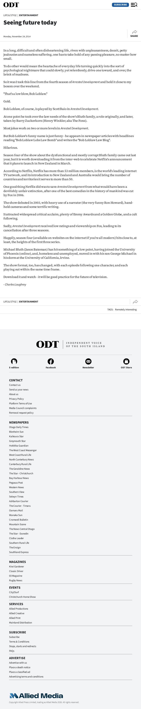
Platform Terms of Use (20, 403)
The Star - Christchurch (21, 473)
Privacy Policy (16, 399)
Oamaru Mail (16, 510)
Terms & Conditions (19, 642)
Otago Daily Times (18, 427)
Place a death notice (19, 667)
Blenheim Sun (16, 432)
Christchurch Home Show (22, 597)
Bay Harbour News (19, 478)
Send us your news (18, 389)
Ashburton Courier (18, 501)
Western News (16, 487)
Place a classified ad (19, 672)
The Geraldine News (19, 469)
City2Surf (14, 592)
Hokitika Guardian (18, 446)
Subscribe (120, 5)
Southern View (16, 492)
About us (13, 394)
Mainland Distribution (20, 622)
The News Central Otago (22, 529)
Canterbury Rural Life (20, 464)
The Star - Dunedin (18, 533)
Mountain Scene (17, 524)
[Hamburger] (134, 5)
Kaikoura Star (16, 436)
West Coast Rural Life (20, 455)
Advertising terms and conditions (26, 676)
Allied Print (14, 618)
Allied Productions (18, 609)
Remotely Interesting (126, 309)
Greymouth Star (17, 441)
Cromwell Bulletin (18, 520)
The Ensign (15, 547)
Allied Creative (16, 613)
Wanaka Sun (15, 515)
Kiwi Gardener (16, 566)
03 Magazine (15, 576)
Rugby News (15, 580)
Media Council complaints (22, 408)
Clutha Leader (16, 538)
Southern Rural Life (19, 543)
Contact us (14, 385)
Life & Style (10, 15)
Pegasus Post (16, 483)
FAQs (11, 651)
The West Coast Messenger (22, 450)
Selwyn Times (16, 496)
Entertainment (28, 15)
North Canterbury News (21, 459)
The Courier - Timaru (20, 506)
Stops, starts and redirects (22, 646)
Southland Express (18, 552)
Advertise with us (18, 663)
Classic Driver (16, 571)
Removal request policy (21, 413)
